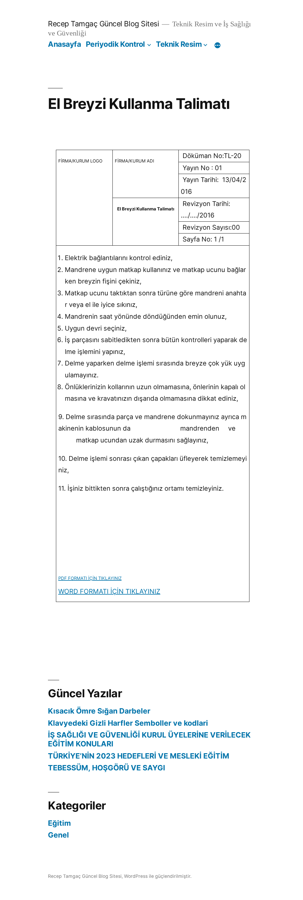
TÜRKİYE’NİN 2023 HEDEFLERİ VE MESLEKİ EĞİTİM (138, 755)
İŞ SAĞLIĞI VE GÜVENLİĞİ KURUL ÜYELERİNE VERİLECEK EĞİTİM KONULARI (149, 739)
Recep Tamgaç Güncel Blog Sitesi (103, 23)
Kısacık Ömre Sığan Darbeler (99, 710)
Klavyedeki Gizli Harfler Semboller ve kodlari (128, 723)
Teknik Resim (179, 44)
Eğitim (59, 823)
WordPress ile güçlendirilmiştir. (157, 876)
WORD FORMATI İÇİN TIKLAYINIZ (109, 591)
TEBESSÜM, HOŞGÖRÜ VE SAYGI (106, 767)
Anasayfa (64, 44)
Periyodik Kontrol (115, 44)
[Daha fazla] (217, 45)
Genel (58, 834)
